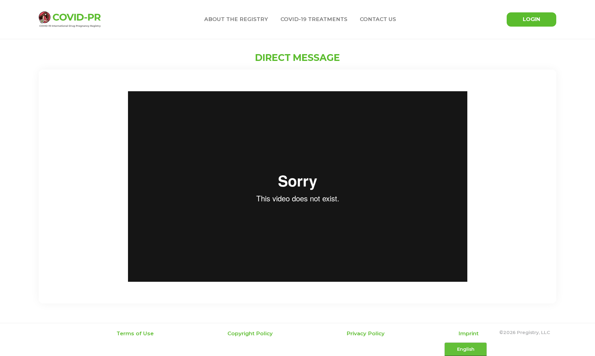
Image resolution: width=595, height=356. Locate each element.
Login (531, 19)
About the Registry (236, 19)
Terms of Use (135, 333)
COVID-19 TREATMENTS (313, 19)
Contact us (378, 19)
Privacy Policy (365, 333)
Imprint (468, 333)
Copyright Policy (249, 333)
